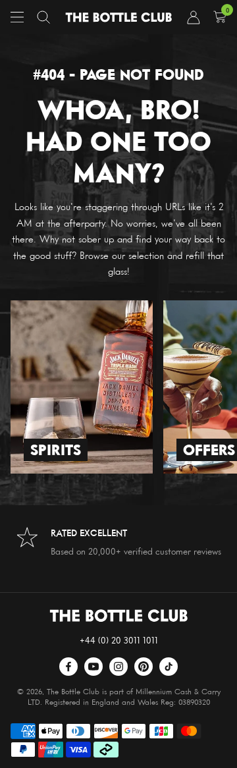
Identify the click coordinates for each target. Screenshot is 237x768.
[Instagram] (118, 666)
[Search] (43, 17)
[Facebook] (68, 666)
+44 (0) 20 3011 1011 (119, 639)
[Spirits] (82, 387)
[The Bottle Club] (118, 17)
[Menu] (17, 17)
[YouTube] (93, 666)
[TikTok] (168, 666)
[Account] (193, 17)
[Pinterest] (143, 666)
